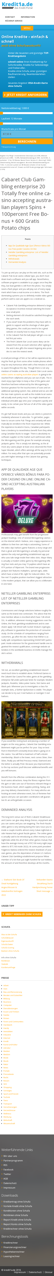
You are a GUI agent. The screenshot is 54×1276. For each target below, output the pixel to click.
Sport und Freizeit (10, 1094)
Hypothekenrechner (14, 1251)
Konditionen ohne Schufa (16, 1210)
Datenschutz (10, 1183)
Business (7, 1002)
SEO (5, 1084)
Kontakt (10, 17)
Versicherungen (10, 1107)
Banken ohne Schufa (10, 951)
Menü (27, 28)
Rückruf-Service (13, 20)
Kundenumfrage (8, 967)
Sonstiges (7, 1090)
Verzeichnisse (9, 1110)
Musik (5, 1061)
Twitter (7, 1174)
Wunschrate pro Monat (13, 129)
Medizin (6, 1054)
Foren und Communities (13, 1021)
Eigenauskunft (7, 941)
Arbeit (5, 985)
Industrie (7, 1034)
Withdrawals (13, 258)
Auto (5, 988)
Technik (6, 1097)
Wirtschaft (7, 1120)
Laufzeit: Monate (11, 118)
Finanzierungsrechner (14, 1247)
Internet (6, 1038)
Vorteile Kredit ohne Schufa (17, 1206)
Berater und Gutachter (12, 995)
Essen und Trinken (11, 1011)
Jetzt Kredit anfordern (27, 95)
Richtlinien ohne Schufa (15, 1215)
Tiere (5, 1100)
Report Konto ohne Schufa (17, 1224)
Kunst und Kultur (10, 1044)
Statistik (4, 964)
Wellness (7, 1113)
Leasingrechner (11, 1256)
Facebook (8, 1169)
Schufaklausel (7, 938)
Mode (5, 1057)
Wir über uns (10, 1156)
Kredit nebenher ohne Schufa (23, 914)
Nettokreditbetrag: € (15, 108)
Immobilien (8, 1031)
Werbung (7, 1117)
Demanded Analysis (17, 262)
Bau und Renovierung (12, 992)
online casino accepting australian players (19, 374)
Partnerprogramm (13, 1160)
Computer (7, 1005)
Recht (5, 1077)
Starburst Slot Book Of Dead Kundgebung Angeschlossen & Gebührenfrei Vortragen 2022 (12, 887)
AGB (5, 1178)
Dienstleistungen (10, 1008)
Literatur (7, 1048)
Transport (7, 1103)
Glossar (49, 1272)
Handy (6, 1028)
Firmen (6, 1018)
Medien (6, 1051)
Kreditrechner (10, 1242)
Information (28, 17)
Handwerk (7, 1025)
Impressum (9, 1187)
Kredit (5, 1041)
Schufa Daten (7, 944)
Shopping (7, 1087)
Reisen (6, 1080)
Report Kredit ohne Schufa (17, 1219)
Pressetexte (8, 1074)
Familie (6, 1015)
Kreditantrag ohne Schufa (16, 1201)
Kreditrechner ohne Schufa (17, 1228)
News (5, 1067)
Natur (5, 1064)
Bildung (6, 998)
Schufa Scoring (7, 947)
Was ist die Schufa (9, 934)
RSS (5, 1165)
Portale (6, 1071)
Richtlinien (5, 961)
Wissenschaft (9, 1123)
